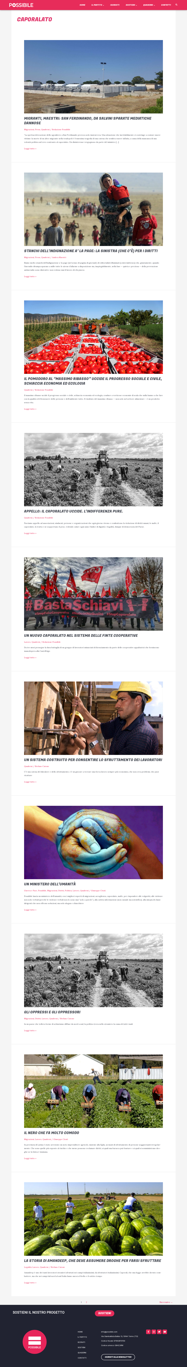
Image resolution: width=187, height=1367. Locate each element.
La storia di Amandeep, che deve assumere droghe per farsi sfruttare (92, 1260)
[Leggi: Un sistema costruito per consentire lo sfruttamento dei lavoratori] (93, 718)
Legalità (27, 1267)
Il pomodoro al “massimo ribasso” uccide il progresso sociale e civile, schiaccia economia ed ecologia (93, 381)
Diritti (61, 890)
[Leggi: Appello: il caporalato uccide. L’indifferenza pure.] (93, 469)
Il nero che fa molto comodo (51, 1133)
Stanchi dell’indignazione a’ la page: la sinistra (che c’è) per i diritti (91, 251)
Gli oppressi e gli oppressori (52, 1012)
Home (82, 5)
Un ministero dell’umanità (50, 884)
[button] (176, 4)
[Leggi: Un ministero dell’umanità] (93, 842)
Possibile (42, 890)
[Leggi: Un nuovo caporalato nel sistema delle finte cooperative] (93, 593)
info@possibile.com (109, 1332)
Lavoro (27, 642)
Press (37, 129)
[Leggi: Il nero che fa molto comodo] (93, 1091)
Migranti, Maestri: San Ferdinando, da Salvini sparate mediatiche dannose (87, 121)
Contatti (166, 5)
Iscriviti (115, 5)
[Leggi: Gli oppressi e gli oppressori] (93, 970)
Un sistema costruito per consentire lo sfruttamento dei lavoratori (93, 760)
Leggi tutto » (30, 148)
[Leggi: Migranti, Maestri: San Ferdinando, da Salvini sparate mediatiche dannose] (93, 76)
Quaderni (148, 5)
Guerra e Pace (30, 890)
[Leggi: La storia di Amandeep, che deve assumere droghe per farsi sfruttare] (93, 1219)
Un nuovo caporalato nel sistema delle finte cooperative (81, 635)
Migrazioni (29, 129)
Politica (68, 890)
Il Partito (96, 5)
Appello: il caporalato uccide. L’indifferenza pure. (73, 511)
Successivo (166, 1302)
